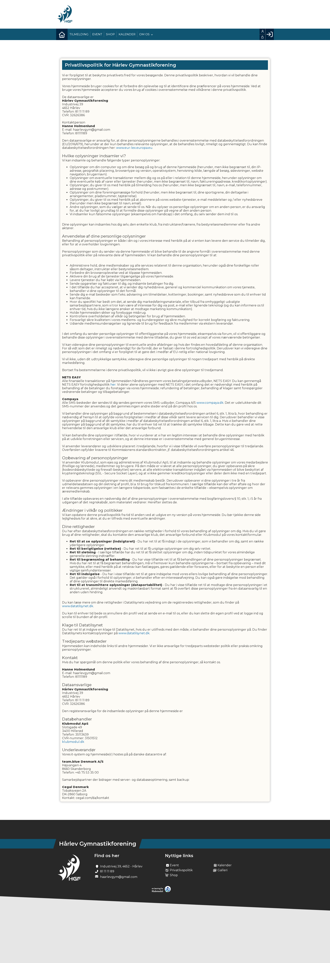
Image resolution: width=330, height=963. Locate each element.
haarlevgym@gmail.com (118, 877)
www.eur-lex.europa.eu (134, 148)
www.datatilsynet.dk (77, 606)
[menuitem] (62, 34)
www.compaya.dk (210, 403)
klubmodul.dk (73, 742)
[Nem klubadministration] (162, 891)
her (113, 384)
